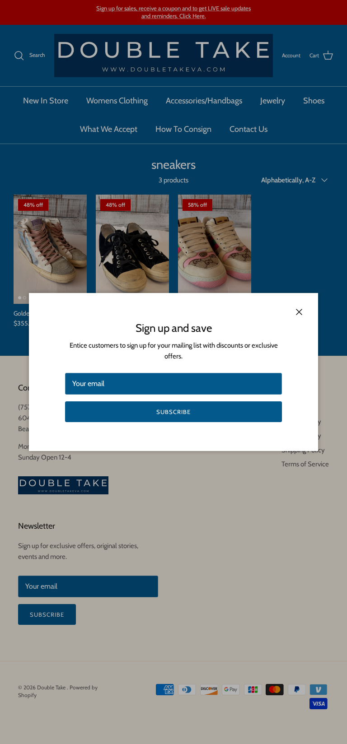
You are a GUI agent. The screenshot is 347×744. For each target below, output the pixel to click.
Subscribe (173, 411)
